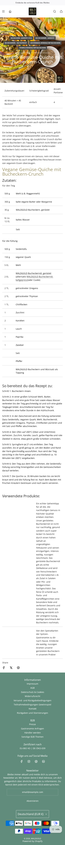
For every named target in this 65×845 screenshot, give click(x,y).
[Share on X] (11, 668)
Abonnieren (33, 800)
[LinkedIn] (43, 761)
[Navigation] (3, 11)
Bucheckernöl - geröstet (45, 38)
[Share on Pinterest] (18, 668)
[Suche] (54, 11)
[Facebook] (21, 761)
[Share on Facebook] (3, 668)
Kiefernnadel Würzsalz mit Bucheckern (45, 43)
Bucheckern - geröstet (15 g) (21, 38)
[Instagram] (29, 761)
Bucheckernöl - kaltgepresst (16, 43)
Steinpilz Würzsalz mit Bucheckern (32, 48)
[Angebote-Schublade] (10, 11)
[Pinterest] (36, 761)
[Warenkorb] (61, 11)
